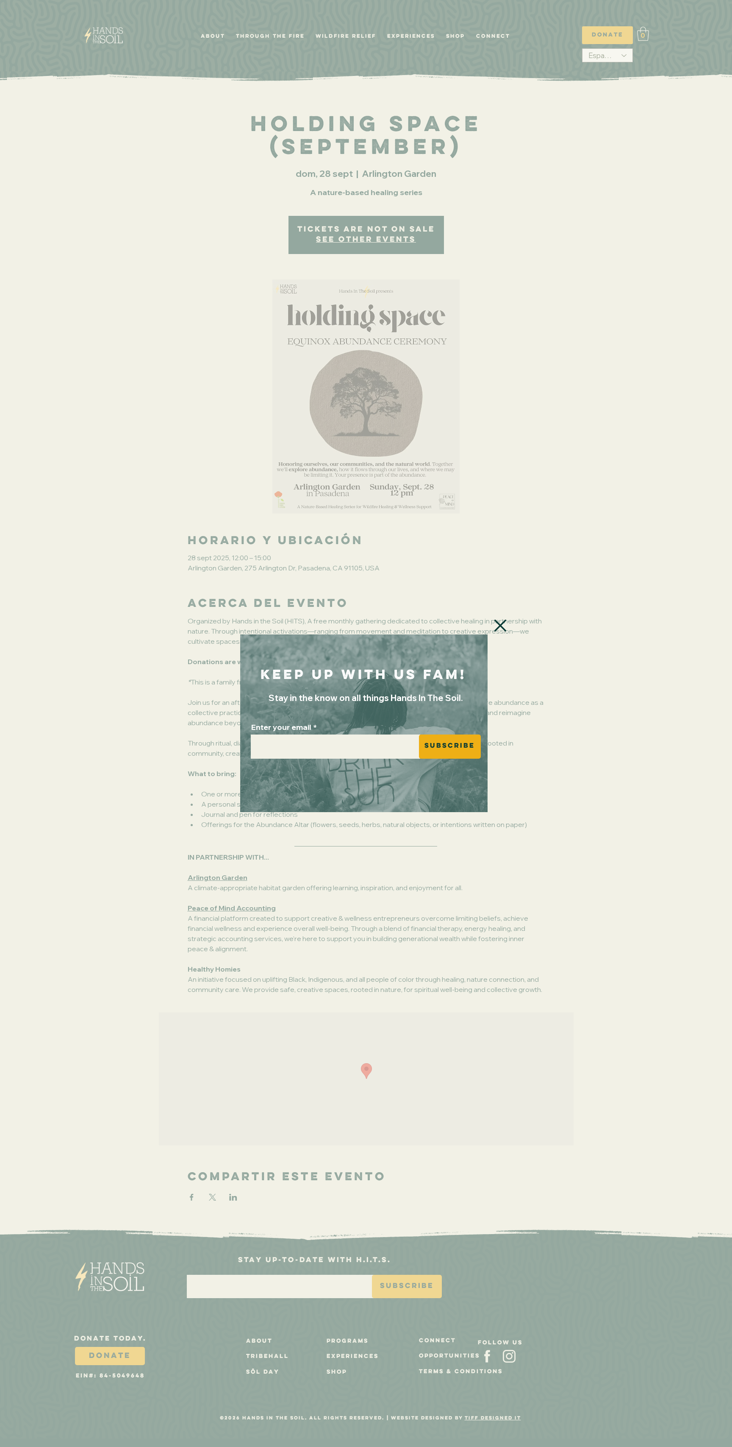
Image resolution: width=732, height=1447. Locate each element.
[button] (500, 625)
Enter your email (281, 727)
